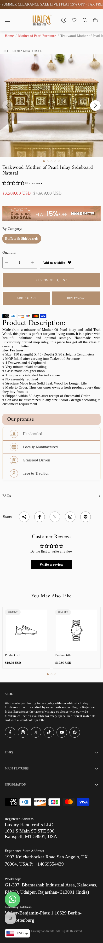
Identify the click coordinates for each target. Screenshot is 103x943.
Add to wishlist (53, 263)
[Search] (85, 20)
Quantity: (9, 252)
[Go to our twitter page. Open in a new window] (36, 732)
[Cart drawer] (95, 20)
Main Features (17, 768)
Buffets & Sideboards (21, 238)
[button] (44, 161)
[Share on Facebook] (39, 517)
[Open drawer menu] (7, 20)
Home (9, 36)
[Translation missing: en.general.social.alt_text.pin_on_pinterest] (85, 517)
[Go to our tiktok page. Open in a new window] (49, 732)
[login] (63, 20)
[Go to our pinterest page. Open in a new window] (74, 732)
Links (9, 752)
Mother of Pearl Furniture (37, 36)
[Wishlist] (74, 20)
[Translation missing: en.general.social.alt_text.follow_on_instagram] (70, 517)
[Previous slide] (7, 105)
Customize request (51, 280)
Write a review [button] (51, 564)
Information (15, 784)
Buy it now (75, 298)
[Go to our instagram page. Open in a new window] (23, 732)
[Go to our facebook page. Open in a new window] (10, 732)
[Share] (24, 517)
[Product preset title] (26, 630)
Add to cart (26, 298)
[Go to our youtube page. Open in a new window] (62, 732)
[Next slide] (95, 105)
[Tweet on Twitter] (55, 517)
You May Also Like (51, 596)
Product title (13, 655)
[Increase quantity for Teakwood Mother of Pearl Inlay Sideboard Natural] (33, 262)
